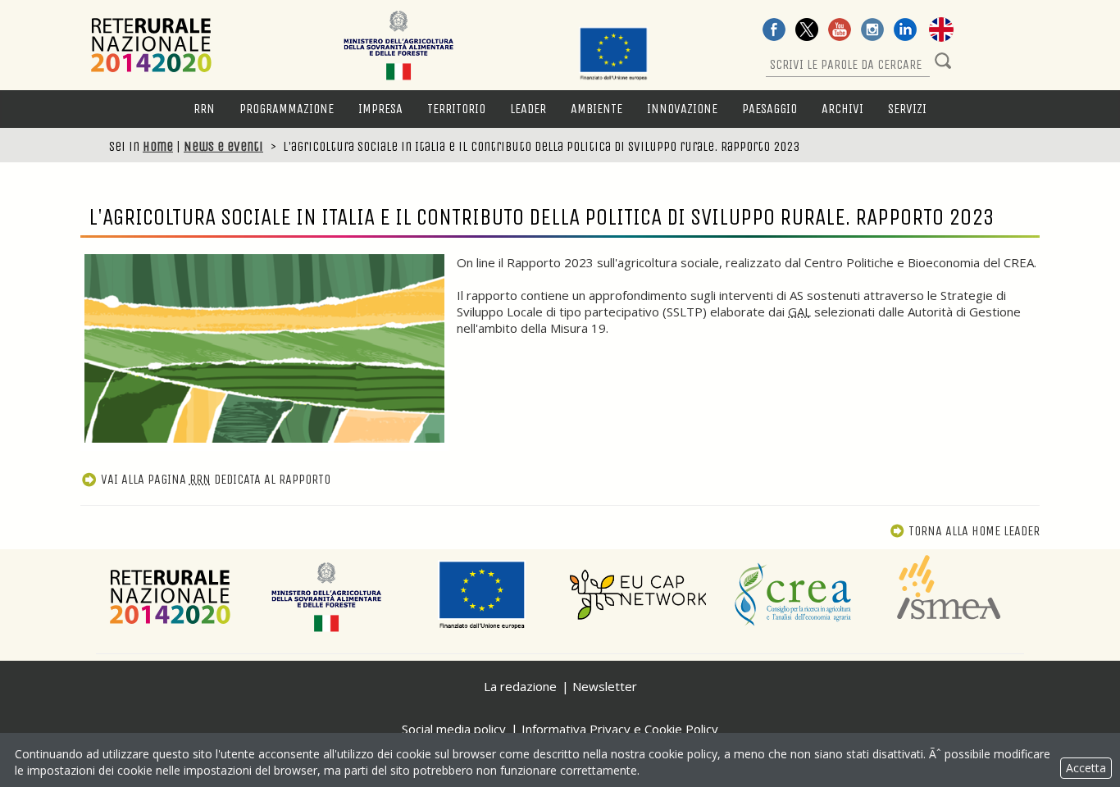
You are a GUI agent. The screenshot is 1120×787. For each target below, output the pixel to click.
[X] (807, 31)
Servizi (907, 108)
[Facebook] (774, 31)
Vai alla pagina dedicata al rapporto (215, 479)
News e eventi (223, 146)
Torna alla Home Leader (974, 531)
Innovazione (682, 108)
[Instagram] (872, 31)
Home (158, 146)
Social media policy (454, 729)
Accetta (1086, 768)
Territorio (456, 108)
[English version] (941, 31)
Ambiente (596, 108)
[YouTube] (839, 31)
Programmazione (286, 108)
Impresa (380, 108)
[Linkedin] (905, 31)
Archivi (842, 108)
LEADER (528, 108)
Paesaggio (769, 108)
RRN (204, 108)
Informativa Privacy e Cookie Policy (619, 729)
